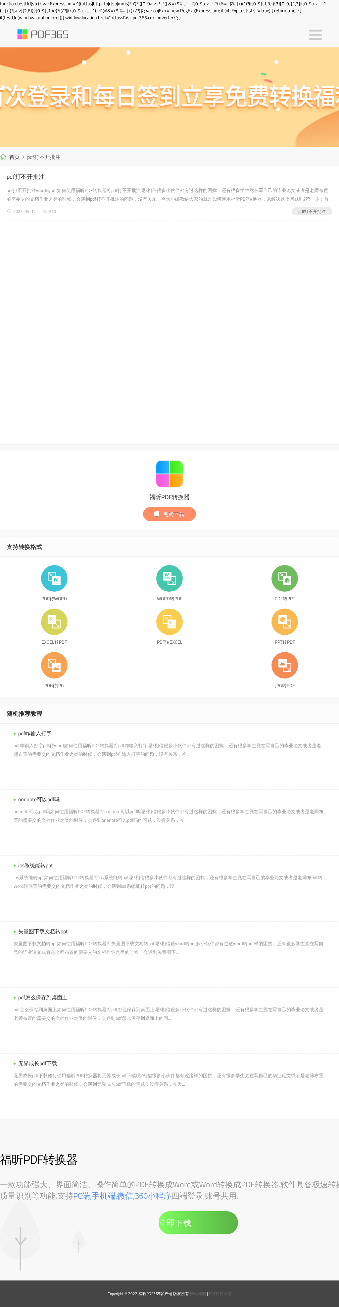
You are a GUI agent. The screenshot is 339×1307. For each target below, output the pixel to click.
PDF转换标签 (220, 1293)
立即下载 (175, 1223)
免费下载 (173, 514)
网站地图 (198, 1293)
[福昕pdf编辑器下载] (169, 97)
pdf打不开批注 (26, 176)
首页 (14, 157)
